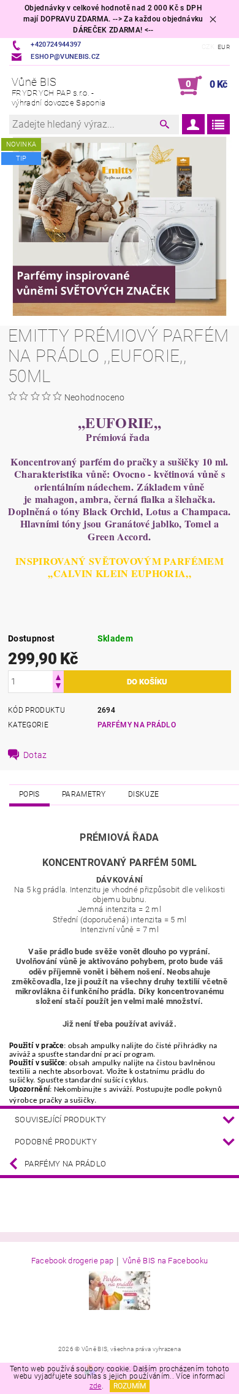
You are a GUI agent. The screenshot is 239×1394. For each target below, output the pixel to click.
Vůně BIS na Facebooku (165, 1261)
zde (95, 1386)
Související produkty (60, 1119)
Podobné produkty (56, 1141)
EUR (224, 47)
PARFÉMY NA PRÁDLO (136, 725)
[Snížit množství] (58, 687)
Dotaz (35, 755)
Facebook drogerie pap (72, 1261)
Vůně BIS (59, 91)
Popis (29, 794)
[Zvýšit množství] (58, 676)
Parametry (84, 794)
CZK (208, 47)
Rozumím (129, 1386)
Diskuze (143, 794)
